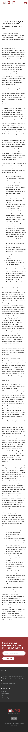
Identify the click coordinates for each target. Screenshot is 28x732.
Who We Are (4, 695)
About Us (3, 691)
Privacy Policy (5, 698)
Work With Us (5, 693)
